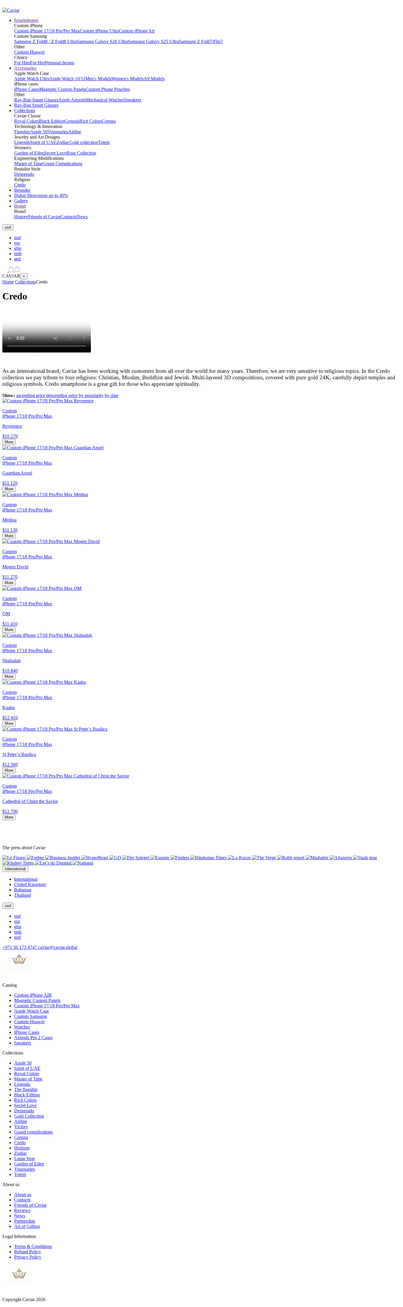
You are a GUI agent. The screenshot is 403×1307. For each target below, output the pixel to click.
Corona (109, 121)
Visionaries (57, 131)
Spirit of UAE (43, 142)
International (25, 879)
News (82, 216)
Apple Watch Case (31, 1011)
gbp (17, 248)
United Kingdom (30, 884)
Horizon (22, 1147)
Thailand (22, 895)
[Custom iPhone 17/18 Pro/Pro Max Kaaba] (44, 682)
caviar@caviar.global (57, 947)
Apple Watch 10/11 (67, 78)
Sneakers (132, 99)
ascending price (30, 395)
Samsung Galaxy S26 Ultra (102, 41)
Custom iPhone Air (137, 30)
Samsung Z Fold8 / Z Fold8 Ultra (45, 41)
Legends (22, 142)
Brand (20, 206)
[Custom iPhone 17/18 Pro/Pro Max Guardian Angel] (53, 447)
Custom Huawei (29, 52)
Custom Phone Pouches (108, 89)
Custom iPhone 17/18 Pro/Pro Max (47, 30)
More (9, 442)
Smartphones (26, 20)
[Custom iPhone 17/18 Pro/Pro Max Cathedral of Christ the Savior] (65, 775)
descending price (62, 395)
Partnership (24, 1221)
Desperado (24, 174)
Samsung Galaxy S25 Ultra (153, 41)
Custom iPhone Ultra (99, 30)
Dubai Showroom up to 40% (41, 195)
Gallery (21, 200)
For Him (22, 62)
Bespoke (22, 190)
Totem (104, 142)
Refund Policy (27, 1251)
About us (22, 1194)
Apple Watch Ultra (31, 78)
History (21, 216)
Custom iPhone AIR (33, 995)
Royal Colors (26, 121)
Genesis (72, 121)
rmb (18, 253)
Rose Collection (81, 152)
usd (17, 237)
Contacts (68, 216)
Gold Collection (29, 1116)
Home (8, 281)
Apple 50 (38, 131)
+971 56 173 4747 (20, 947)
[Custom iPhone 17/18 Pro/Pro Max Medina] (45, 494)
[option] (207, 237)
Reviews (22, 1210)
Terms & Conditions (33, 1246)
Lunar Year (24, 1158)
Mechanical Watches (105, 99)
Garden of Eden (29, 152)
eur (17, 242)
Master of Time (28, 163)
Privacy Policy (27, 1257)
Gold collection (83, 142)
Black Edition (52, 121)
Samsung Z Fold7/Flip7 (201, 41)
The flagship (25, 1089)
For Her (37, 62)
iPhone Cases (26, 89)
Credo (20, 184)
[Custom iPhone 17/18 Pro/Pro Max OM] (41, 588)
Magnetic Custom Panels (62, 89)
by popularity (91, 395)
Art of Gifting (27, 1226)
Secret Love (55, 152)
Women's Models (128, 78)
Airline (74, 131)
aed (17, 258)
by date (111, 395)
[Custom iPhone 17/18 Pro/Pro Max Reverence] (48, 400)
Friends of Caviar (44, 216)
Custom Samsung (30, 1016)
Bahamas (22, 889)
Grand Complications (62, 163)
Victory (21, 1126)
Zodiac (62, 142)
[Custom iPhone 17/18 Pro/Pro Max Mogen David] (51, 541)
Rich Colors (90, 121)
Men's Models (98, 78)
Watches (22, 1026)
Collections (24, 110)
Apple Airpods (72, 99)
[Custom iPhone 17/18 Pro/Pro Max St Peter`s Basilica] (54, 729)
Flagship (22, 131)
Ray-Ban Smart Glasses (36, 99)
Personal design (59, 62)
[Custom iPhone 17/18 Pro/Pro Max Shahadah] (47, 635)
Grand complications (33, 1131)
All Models (154, 78)
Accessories (25, 67)
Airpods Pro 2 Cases (33, 1037)
